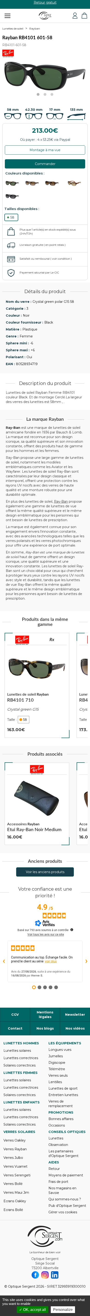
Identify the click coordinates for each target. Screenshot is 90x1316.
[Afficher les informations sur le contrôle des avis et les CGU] (72, 929)
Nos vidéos (75, 1028)
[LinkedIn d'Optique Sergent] (54, 1275)
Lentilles (55, 1082)
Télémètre (56, 1069)
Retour (54, 1169)
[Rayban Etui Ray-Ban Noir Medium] (37, 804)
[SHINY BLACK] (14, 196)
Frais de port (58, 1182)
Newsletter (75, 1015)
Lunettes (55, 1138)
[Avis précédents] (3, 961)
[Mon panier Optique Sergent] (84, 16)
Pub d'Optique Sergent (67, 1206)
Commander (45, 164)
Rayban (34, 28)
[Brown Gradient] (34, 183)
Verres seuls (58, 1075)
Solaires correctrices (19, 1065)
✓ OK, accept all (32, 1310)
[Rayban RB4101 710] (37, 685)
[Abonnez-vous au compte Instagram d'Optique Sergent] (45, 1275)
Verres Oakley (14, 1140)
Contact (15, 1028)
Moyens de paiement (65, 1175)
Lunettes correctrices (20, 1058)
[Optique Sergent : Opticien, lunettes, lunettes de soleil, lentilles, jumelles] (45, 16)
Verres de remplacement (60, 1103)
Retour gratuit (45, 4)
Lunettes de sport (63, 1088)
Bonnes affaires (60, 1119)
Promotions (60, 1112)
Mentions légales (45, 1014)
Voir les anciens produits (45, 872)
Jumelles (55, 1056)
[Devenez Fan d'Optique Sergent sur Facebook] (35, 1275)
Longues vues (59, 1050)
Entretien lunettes (63, 1095)
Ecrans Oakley (14, 1201)
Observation (58, 1145)
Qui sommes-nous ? (64, 1199)
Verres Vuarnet (15, 1166)
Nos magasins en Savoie (62, 1190)
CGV (15, 1015)
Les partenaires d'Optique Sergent (63, 1153)
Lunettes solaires (17, 1051)
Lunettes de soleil (12, 28)
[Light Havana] (14, 183)
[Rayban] (22, 640)
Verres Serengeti (16, 1175)
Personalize (63, 1310)
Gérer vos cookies (62, 1212)
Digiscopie (56, 1063)
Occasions (56, 1125)
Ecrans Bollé (13, 1210)
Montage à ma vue (45, 150)
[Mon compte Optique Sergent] (75, 16)
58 (12, 217)
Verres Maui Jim (16, 1192)
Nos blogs (45, 1028)
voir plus (51, 961)
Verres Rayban (15, 1149)
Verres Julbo (13, 1158)
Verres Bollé (13, 1184)
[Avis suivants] (86, 961)
